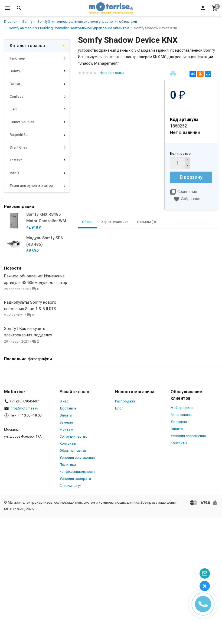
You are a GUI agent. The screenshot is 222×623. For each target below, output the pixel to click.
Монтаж (66, 429)
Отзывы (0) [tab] (146, 222)
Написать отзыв (112, 73)
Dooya (15, 84)
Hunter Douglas (22, 122)
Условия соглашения (77, 457)
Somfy (15, 71)
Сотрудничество (73, 436)
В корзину (191, 177)
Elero (14, 109)
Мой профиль (182, 408)
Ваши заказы (181, 415)
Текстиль (17, 58)
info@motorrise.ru (24, 408)
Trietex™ (16, 160)
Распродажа (125, 401)
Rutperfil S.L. (19, 135)
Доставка (68, 408)
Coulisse (16, 96)
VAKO (14, 173)
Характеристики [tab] (114, 222)
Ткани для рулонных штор (31, 185)
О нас (64, 401)
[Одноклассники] (200, 74)
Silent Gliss (18, 147)
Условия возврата (75, 479)
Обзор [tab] (87, 222)
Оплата (66, 415)
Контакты (68, 443)
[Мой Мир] (208, 74)
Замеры (66, 422)
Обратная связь (73, 450)
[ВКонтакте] (193, 74)
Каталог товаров (27, 45)
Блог (119, 408)
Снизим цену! (70, 486)
